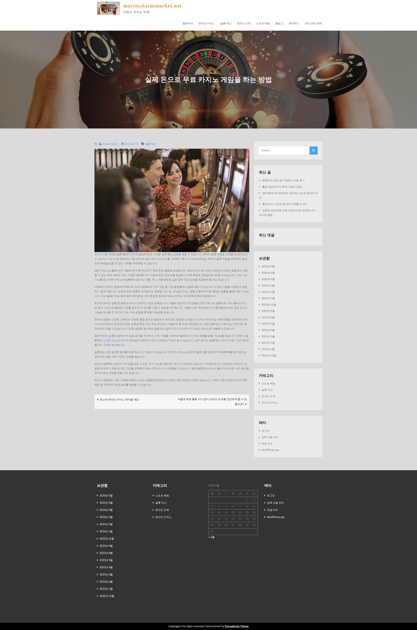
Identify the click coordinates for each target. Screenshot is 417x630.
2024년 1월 (268, 298)
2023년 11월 (269, 304)
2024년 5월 (268, 272)
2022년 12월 (269, 355)
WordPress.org (270, 450)
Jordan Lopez (110, 143)
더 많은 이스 (110, 340)
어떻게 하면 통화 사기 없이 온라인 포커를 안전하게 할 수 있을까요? (212, 401)
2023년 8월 (268, 311)
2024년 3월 (268, 285)
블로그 (279, 23)
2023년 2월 (268, 342)
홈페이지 (188, 23)
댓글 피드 (267, 443)
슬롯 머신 (225, 23)
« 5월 (211, 537)
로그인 (265, 430)
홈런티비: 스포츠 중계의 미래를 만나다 (284, 204)
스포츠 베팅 (263, 23)
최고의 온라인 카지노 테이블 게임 (119, 399)
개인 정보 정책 (313, 23)
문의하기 (294, 23)
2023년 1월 (268, 349)
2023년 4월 (268, 330)
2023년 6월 (268, 317)
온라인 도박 (244, 23)
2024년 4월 (268, 279)
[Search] (313, 150)
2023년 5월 (268, 323)
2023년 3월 (268, 336)
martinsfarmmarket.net (152, 6)
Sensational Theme (237, 626)
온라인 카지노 (207, 23)
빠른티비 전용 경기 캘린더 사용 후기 (283, 180)
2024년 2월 (268, 292)
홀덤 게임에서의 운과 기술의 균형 (281, 186)
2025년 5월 (268, 266)
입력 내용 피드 (270, 437)
